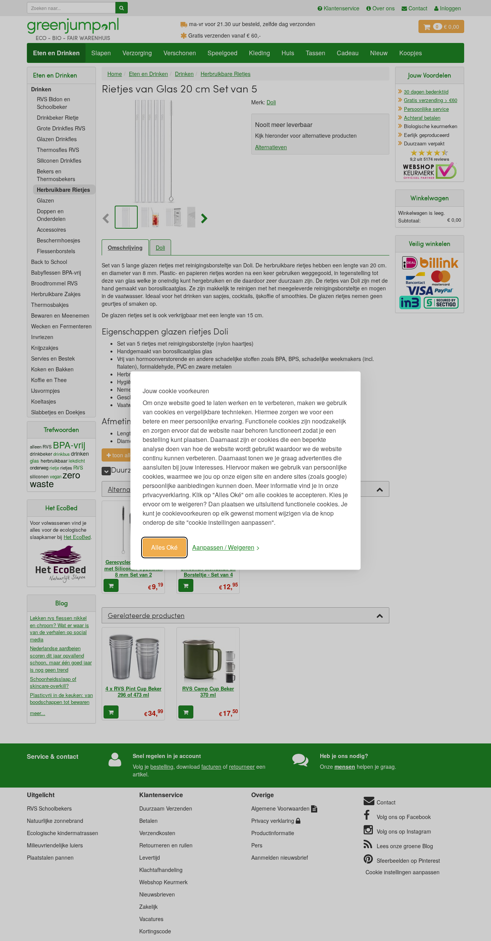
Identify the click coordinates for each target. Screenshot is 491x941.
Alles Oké (164, 547)
